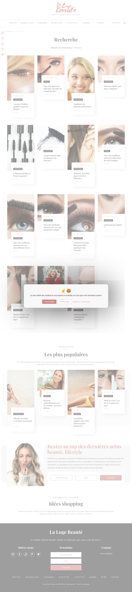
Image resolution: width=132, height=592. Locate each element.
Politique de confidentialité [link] (81, 302)
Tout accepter (49, 302)
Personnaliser (65, 302)
